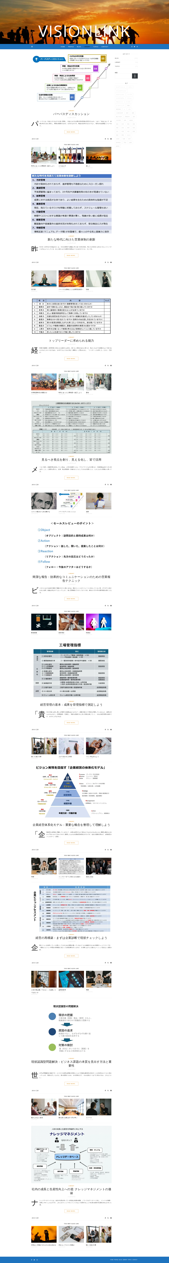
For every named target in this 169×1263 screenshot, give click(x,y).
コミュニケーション (121, 90)
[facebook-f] (132, 46)
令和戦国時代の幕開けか (39, 392)
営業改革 (127, 116)
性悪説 (88, 633)
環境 (123, 135)
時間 (123, 131)
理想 (117, 135)
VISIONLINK (84, 30)
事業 (128, 105)
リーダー (128, 101)
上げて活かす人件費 (65, 756)
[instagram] (137, 46)
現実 (134, 131)
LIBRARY (87, 46)
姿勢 (125, 120)
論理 (130, 142)
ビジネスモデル (120, 98)
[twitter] (134, 46)
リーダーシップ (120, 105)
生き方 (129, 135)
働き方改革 (119, 116)
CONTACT (104, 46)
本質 (128, 131)
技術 (123, 127)
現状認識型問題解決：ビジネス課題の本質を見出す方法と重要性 (71, 1063)
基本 (134, 116)
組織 (124, 138)
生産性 (118, 138)
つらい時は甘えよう (92, 756)
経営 (129, 138)
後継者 (131, 120)
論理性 (118, 146)
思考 (123, 124)
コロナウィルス (120, 94)
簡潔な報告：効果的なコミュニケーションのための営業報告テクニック (71, 578)
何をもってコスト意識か (67, 1245)
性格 (87, 289)
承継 (117, 127)
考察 (32, 877)
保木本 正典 (35, 139)
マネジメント (119, 101)
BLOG (79, 46)
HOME (63, 46)
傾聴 (133, 113)
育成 (125, 142)
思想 (117, 124)
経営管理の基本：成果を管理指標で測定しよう (71, 704)
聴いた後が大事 (36, 756)
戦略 (134, 124)
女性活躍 (118, 120)
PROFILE (71, 46)
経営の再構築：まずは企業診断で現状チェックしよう (71, 938)
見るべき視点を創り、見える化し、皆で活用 (71, 459)
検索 (116, 72)
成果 (87, 512)
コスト (130, 87)
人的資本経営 (119, 113)
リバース (89, 1117)
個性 (127, 113)
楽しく (88, 166)
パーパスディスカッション (71, 114)
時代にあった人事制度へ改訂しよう (42, 166)
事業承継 (118, 109)
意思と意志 (89, 877)
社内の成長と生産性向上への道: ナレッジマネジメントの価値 (71, 1191)
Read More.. (71, 132)
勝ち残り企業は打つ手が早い (68, 1117)
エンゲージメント (120, 87)
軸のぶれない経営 (37, 1117)
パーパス (129, 94)
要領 (87, 392)
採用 (134, 127)
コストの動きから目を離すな (40, 512)
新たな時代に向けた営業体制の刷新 (71, 239)
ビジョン (129, 98)
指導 (128, 127)
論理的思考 (62, 990)
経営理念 (61, 633)
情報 (128, 124)
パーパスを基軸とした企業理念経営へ (71, 289)
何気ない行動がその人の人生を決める (43, 1245)
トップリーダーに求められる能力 (71, 340)
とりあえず (62, 166)
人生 (129, 109)
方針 (117, 131)
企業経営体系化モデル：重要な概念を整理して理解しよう (71, 824)
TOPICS (95, 46)
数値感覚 (34, 633)
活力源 (33, 289)
